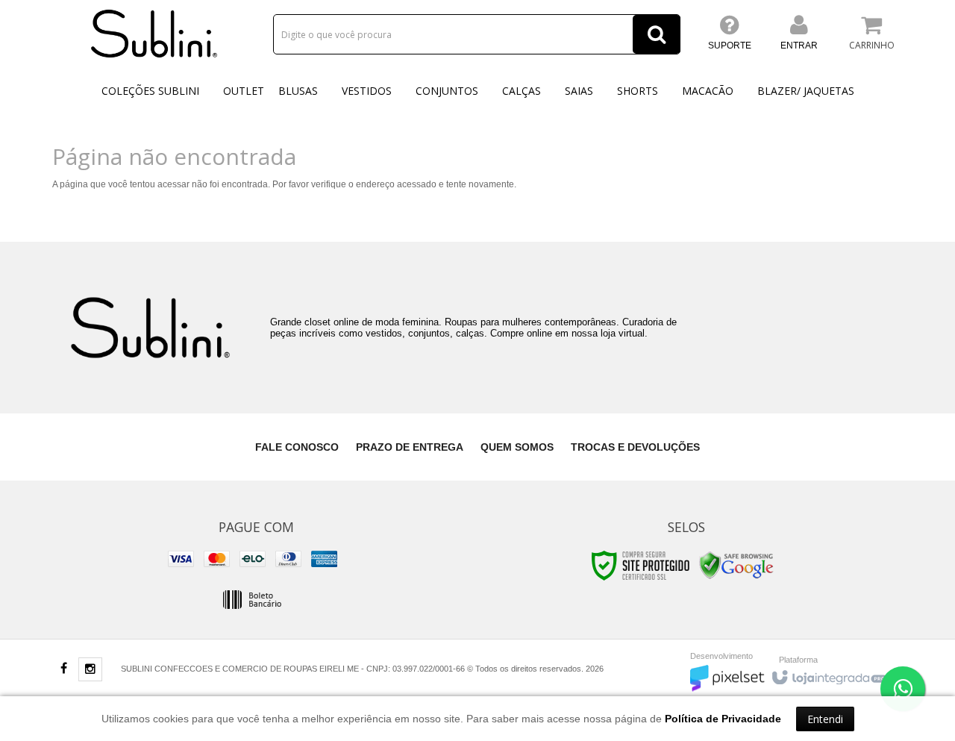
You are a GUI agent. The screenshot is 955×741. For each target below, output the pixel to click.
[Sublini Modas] (154, 33)
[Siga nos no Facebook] (63, 669)
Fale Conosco (297, 447)
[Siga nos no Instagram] (90, 670)
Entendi (825, 719)
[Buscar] (656, 34)
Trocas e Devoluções (635, 447)
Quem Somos (517, 447)
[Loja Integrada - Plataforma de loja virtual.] (828, 673)
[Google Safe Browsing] (736, 565)
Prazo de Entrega (409, 447)
